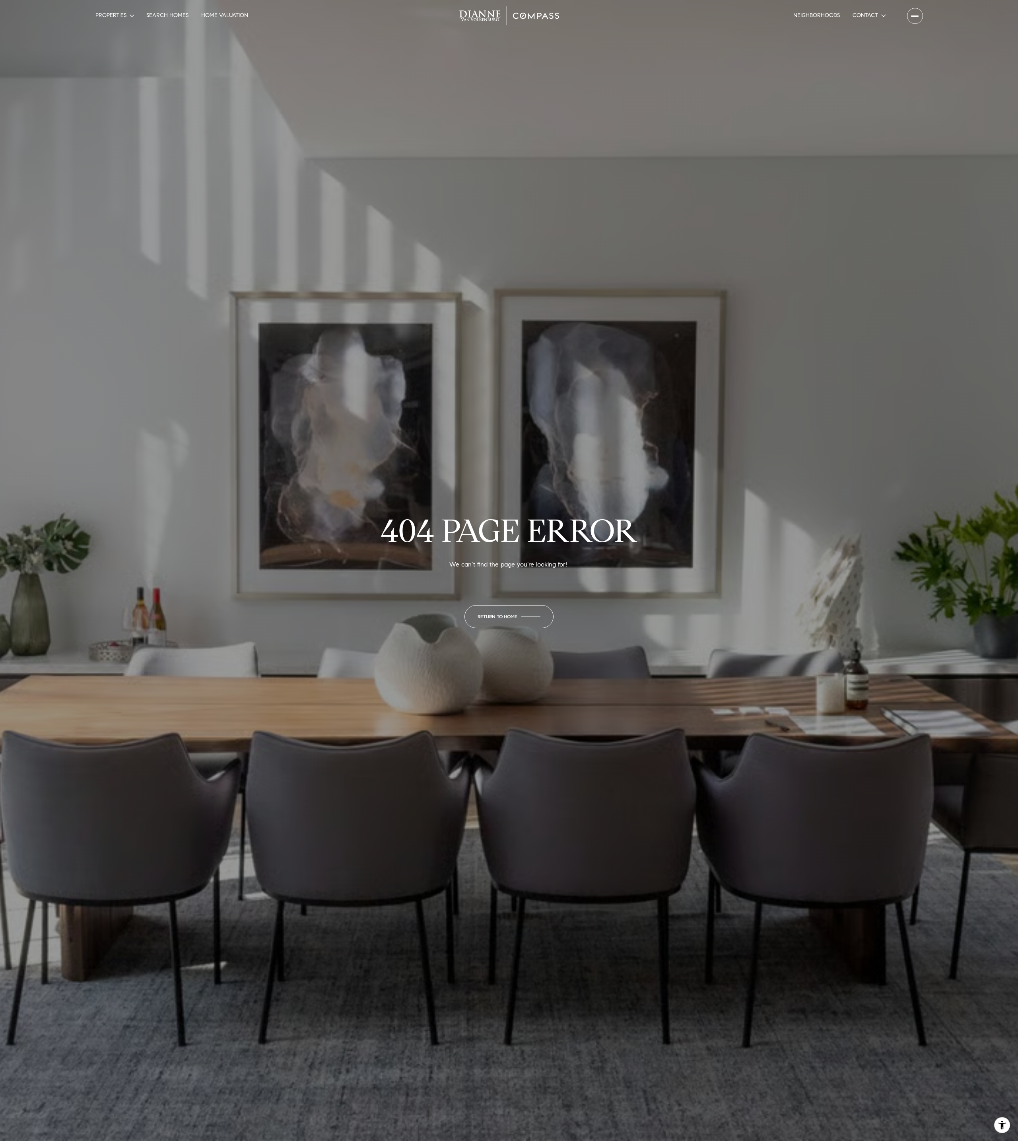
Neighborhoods (816, 15)
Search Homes (167, 15)
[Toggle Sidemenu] (915, 16)
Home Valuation (224, 15)
